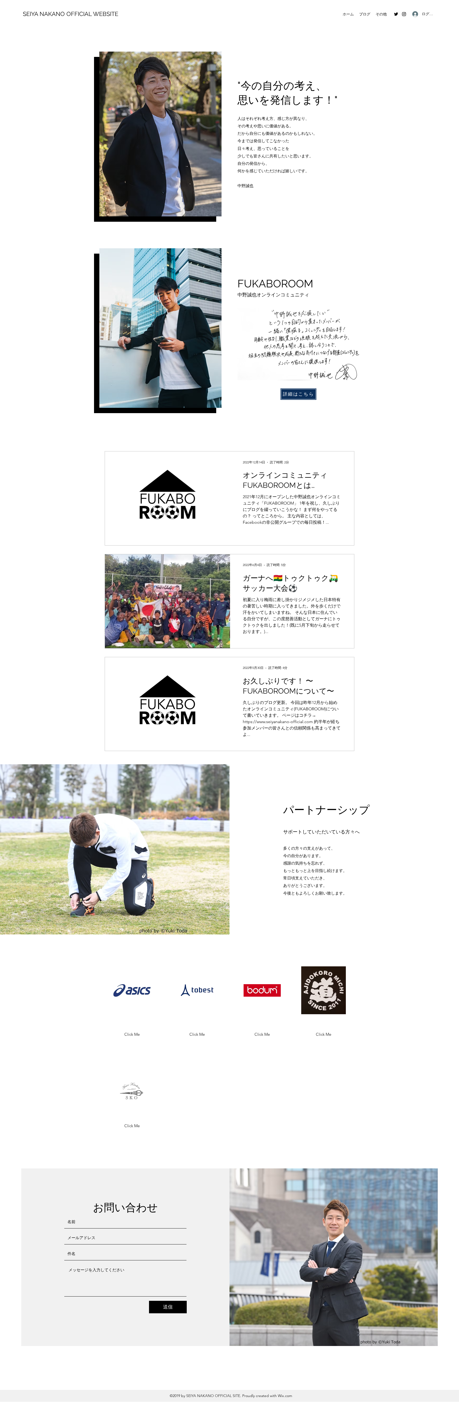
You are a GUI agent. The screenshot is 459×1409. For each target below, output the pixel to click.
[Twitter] (396, 14)
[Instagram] (404, 14)
